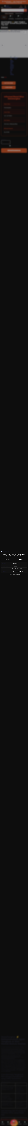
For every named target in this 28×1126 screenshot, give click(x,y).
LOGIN (21, 559)
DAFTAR (7, 559)
